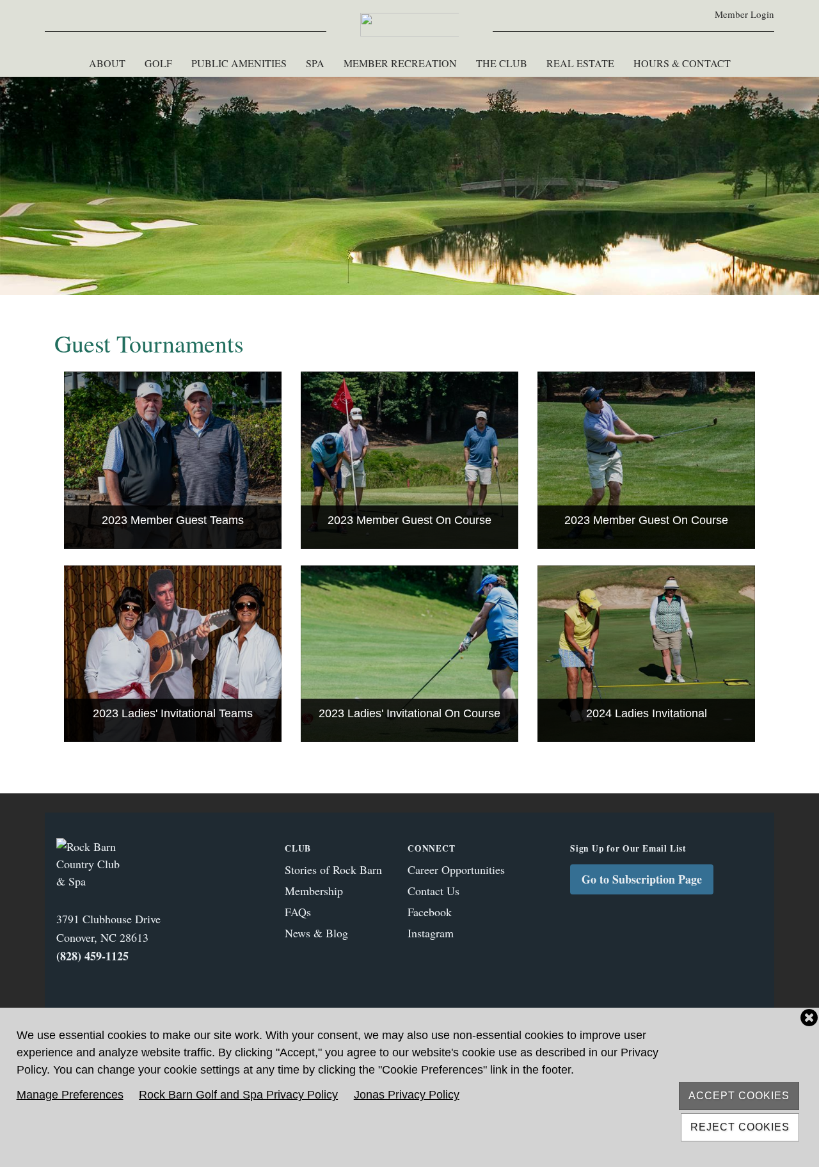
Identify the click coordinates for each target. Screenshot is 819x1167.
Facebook (430, 911)
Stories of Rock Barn (333, 869)
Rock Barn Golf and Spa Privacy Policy (238, 1094)
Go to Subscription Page (642, 879)
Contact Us (433, 890)
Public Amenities (239, 63)
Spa (315, 63)
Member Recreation (400, 63)
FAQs (298, 911)
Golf (158, 63)
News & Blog (316, 933)
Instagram (431, 933)
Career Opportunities (456, 869)
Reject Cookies (740, 1127)
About (107, 63)
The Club (501, 63)
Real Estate (580, 63)
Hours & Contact (682, 63)
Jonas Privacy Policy (406, 1094)
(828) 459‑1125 (92, 956)
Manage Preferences (70, 1094)
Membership (314, 890)
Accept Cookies (739, 1095)
